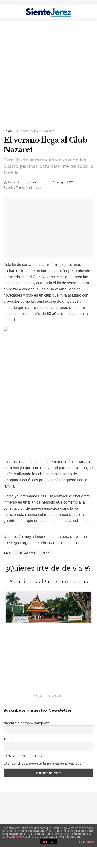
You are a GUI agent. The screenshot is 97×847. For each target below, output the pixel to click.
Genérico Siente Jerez (25, 756)
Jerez (44, 552)
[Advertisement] (48, 72)
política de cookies (14, 836)
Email (8, 739)
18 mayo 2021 (63, 182)
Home (8, 130)
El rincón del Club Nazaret (35, 130)
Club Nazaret (25, 552)
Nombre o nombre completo (27, 723)
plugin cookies (87, 841)
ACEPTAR (48, 842)
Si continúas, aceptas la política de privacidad (44, 763)
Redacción (36, 182)
